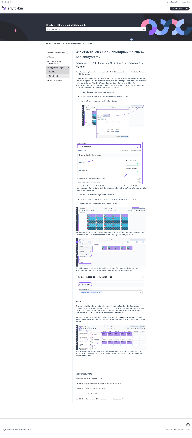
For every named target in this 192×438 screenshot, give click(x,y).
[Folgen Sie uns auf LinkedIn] (188, 425)
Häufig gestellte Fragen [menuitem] (55, 68)
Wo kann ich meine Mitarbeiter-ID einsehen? (90, 394)
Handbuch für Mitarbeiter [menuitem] (55, 53)
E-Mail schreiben (173, 2)
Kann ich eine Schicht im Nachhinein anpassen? (91, 388)
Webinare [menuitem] (50, 57)
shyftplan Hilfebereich (53, 43)
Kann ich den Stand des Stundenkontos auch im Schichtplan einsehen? (98, 383)
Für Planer (89, 43)
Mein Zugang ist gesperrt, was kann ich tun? (90, 378)
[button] (68, 53)
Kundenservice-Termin (180, 8)
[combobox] (94, 29)
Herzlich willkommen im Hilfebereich (66, 25)
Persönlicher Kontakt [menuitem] (54, 80)
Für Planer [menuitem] (53, 72)
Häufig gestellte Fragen (73, 43)
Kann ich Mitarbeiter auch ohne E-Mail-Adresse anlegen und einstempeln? (99, 399)
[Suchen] (144, 29)
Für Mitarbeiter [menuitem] (54, 76)
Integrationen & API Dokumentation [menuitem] (54, 62)
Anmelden (186, 2)
